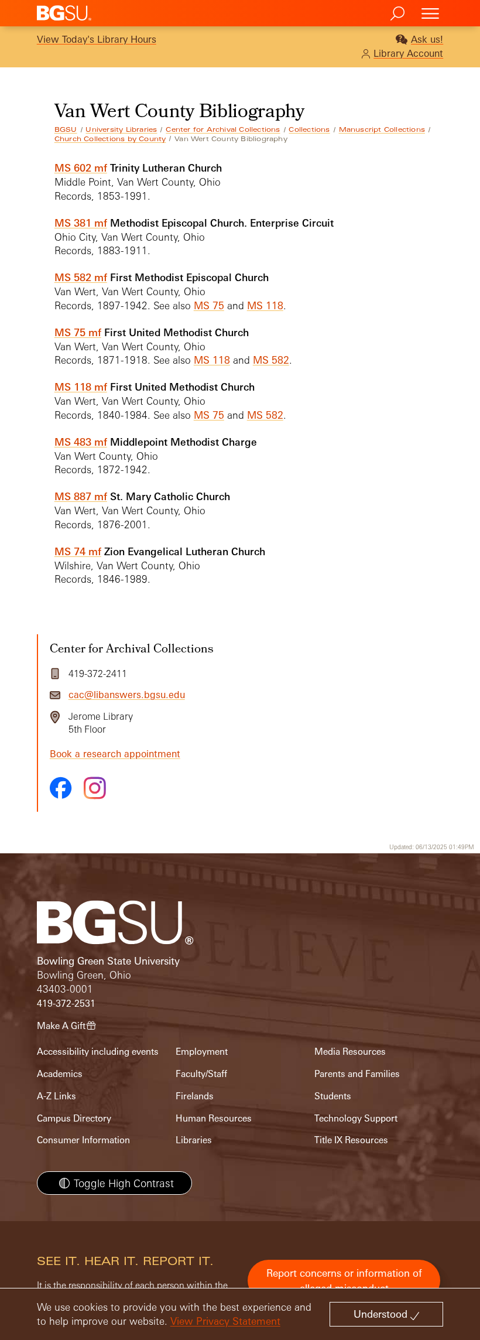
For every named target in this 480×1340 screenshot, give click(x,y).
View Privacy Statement (225, 1321)
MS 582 (271, 360)
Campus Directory (74, 1118)
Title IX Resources (351, 1140)
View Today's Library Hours (96, 39)
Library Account (408, 53)
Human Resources (214, 1118)
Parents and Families (357, 1073)
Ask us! (427, 39)
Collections (309, 129)
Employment (202, 1051)
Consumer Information (83, 1140)
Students (332, 1096)
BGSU (65, 129)
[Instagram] (95, 788)
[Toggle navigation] (430, 13)
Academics (60, 1073)
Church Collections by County (110, 139)
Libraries (194, 1140)
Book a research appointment (115, 754)
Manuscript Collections (382, 129)
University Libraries (121, 129)
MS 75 (209, 305)
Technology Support (355, 1118)
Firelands (195, 1096)
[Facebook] (61, 788)
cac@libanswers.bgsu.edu (126, 694)
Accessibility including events (98, 1051)
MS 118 (265, 305)
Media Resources (350, 1051)
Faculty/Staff (201, 1073)
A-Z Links (56, 1096)
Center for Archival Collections (223, 129)
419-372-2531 (66, 1003)
